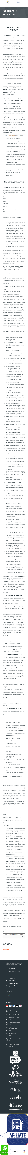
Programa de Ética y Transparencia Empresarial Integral (13, 986)
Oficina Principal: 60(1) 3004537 (14, 1040)
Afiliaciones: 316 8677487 (12, 1029)
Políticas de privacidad (14, 971)
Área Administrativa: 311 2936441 (13, 1024)
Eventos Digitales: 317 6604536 (13, 1018)
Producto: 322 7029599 (11, 1034)
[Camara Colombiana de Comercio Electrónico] (14, 2)
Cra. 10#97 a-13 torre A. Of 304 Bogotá (13, 1045)
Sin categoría (6, 949)
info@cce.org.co (14, 1011)
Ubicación (11, 975)
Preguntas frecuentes (14, 968)
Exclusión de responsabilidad (10, 979)
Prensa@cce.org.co (14, 1014)
